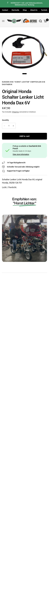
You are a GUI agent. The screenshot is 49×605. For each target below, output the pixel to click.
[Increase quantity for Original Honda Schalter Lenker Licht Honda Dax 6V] (13, 126)
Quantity (5, 120)
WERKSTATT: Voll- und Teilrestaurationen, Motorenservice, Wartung (27, 4)
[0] (45, 21)
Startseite (15, 10)
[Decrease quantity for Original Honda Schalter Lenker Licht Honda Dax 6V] (4, 126)
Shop (25, 10)
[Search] (40, 21)
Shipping (15, 112)
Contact (5, 10)
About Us (33, 10)
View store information (21, 154)
